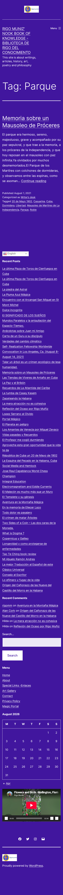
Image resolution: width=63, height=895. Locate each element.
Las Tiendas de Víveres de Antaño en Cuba (30, 377)
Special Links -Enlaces (16, 685)
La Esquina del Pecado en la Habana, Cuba (29, 460)
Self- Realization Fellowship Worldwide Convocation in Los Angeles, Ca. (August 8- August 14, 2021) (30, 351)
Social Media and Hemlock (19, 465)
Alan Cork (8, 610)
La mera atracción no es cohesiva (24, 403)
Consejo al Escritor (14, 574)
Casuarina (39, 201)
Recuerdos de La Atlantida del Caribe (26, 388)
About (6, 680)
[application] (31, 805)
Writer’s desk (28, 197)
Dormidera (8, 205)
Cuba (49, 201)
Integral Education (14, 481)
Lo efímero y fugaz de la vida (21, 580)
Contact (7, 696)
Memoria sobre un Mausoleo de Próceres (28, 372)
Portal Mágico (11, 419)
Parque (24, 209)
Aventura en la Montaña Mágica (22, 502)
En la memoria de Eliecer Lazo (21, 507)
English (11, 253)
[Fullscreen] (56, 818)
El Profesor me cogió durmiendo (23, 439)
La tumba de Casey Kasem (19, 393)
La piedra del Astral (14, 289)
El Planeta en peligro (15, 424)
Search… (8, 634)
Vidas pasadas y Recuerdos (20, 434)
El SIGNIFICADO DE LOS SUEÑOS (24, 315)
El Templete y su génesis (18, 497)
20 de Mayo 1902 (22, 201)
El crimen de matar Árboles (19, 517)
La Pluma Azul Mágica (16, 294)
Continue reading (33, 181)
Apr (8, 783)
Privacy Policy (11, 701)
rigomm (7, 605)
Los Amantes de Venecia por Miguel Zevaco (30, 429)
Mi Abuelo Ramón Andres (18, 559)
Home (6, 675)
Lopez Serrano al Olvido (17, 413)
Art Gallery (9, 690)
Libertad (21, 205)
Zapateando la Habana (16, 398)
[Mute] (51, 818)
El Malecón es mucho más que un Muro (27, 491)
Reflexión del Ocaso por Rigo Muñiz (25, 408)
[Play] (6, 818)
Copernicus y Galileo (15, 538)
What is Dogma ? (13, 533)
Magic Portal (10, 706)
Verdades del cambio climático (22, 341)
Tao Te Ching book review (19, 554)
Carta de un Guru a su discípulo (22, 336)
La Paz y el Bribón (13, 382)
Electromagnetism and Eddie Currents (27, 486)
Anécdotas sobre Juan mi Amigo (23, 330)
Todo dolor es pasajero (17, 512)
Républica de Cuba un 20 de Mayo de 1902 (29, 455)
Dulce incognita (12, 310)
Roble (33, 209)
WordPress (36, 865)
